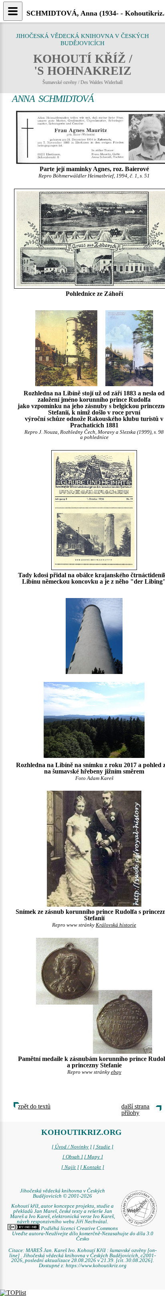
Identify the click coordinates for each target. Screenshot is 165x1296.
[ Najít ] (70, 1167)
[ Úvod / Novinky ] (72, 1147)
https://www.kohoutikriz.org (96, 1265)
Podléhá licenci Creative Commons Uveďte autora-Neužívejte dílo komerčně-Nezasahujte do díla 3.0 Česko (82, 1234)
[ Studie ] (103, 1147)
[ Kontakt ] (92, 1167)
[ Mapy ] (93, 1157)
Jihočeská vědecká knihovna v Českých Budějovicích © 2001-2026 (62, 1193)
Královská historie (116, 925)
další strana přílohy (135, 1109)
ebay (116, 1072)
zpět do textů (34, 1106)
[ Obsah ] (72, 1157)
